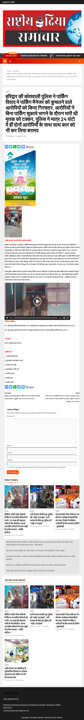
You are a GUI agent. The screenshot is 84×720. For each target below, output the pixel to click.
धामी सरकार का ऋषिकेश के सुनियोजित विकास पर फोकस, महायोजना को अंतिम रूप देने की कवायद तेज (36, 565)
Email (9, 453)
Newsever (48, 718)
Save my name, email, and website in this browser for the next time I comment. (37, 467)
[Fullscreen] (67, 318)
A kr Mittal (10, 136)
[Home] (5, 61)
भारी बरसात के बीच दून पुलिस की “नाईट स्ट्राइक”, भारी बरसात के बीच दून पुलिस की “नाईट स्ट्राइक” (35, 551)
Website (9, 460)
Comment (11, 416)
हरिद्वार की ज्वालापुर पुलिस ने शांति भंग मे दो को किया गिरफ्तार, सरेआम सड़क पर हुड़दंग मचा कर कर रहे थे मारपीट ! (22, 396)
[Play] (7, 318)
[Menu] (10, 61)
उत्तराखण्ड (7, 91)
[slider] (36, 317)
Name (9, 446)
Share (30, 147)
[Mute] (64, 318)
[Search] (79, 61)
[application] (37, 301)
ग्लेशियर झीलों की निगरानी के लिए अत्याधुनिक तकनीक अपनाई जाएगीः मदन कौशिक (30, 571)
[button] (10, 61)
